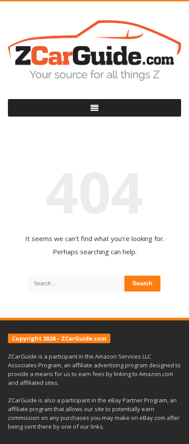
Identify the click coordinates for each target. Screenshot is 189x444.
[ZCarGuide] (94, 50)
